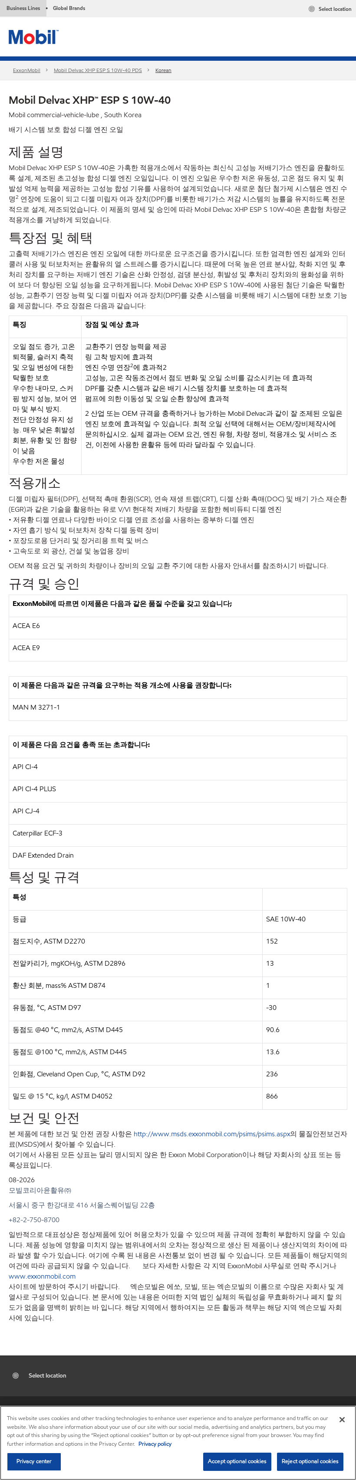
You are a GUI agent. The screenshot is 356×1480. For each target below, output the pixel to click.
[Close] (342, 1419)
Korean (163, 70)
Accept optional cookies (237, 1461)
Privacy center (34, 1461)
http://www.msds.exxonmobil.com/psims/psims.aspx (212, 1133)
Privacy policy (154, 1444)
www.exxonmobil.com (42, 1276)
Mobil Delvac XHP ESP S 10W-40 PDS (98, 70)
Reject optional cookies (310, 1461)
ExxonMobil (26, 70)
